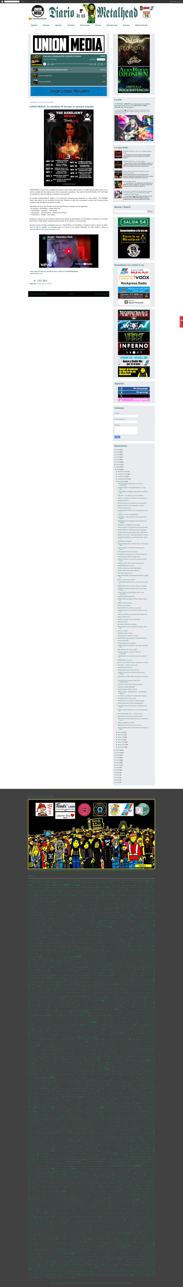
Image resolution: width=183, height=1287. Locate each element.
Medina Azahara (86, 1103)
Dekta (99, 969)
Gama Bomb (149, 1018)
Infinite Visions (78, 1052)
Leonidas (83, 1082)
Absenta (57, 887)
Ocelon (44, 1134)
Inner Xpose (125, 1052)
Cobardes (54, 952)
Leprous (111, 1082)
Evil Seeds (54, 1003)
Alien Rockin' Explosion (93, 895)
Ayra (29, 916)
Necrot (77, 1124)
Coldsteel (111, 952)
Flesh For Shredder (141, 1011)
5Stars (72, 885)
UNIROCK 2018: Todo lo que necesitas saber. (131, 563)
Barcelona (88, 918)
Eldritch (58, 990)
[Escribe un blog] (40, 281)
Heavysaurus (134, 1037)
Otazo (123, 1138)
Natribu (150, 1122)
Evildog (62, 1003)
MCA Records (55, 1103)
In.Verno (104, 1050)
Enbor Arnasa (47, 994)
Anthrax (75, 904)
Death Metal (78, 967)
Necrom (46, 1124)
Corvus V (80, 954)
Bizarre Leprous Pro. (84, 925)
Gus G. (50, 1031)
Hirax (144, 1041)
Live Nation (148, 1086)
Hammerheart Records (48, 1033)
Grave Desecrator (44, 1027)
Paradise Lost (46, 1142)
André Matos (102, 900)
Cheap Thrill (73, 948)
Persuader (113, 1144)
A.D (137, 885)
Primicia (42, 1153)
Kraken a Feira (66, 1071)
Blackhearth (76, 929)
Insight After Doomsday (63, 1054)
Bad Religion (97, 916)
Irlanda (72, 1056)
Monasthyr (82, 1113)
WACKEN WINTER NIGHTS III (126, 596)
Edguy (138, 986)
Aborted (42, 887)
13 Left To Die (43, 880)
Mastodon (31, 1103)
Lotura (56, 1090)
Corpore (59, 954)
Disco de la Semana (104, 978)
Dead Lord (136, 965)
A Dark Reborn (107, 885)
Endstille (91, 994)
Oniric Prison (52, 1136)
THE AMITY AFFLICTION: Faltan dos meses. (130, 684)
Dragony (115, 982)
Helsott (147, 1039)
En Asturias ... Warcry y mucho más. (128, 665)
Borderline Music (101, 935)
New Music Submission (42, 1126)
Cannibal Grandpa (92, 943)
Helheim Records (57, 1039)
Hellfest (91, 1039)
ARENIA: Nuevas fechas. (125, 603)
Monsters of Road (95, 1113)
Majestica (33, 1097)
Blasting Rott (137, 929)
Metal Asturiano (44, 1107)
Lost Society (149, 1088)
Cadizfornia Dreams (89, 941)
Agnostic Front (71, 893)
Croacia (55, 957)
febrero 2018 (122, 744)
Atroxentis (82, 912)
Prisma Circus (61, 1153)
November (88, 1130)
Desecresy (39, 973)
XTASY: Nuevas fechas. (124, 508)
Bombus (135, 933)
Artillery (150, 908)
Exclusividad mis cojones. (125, 660)
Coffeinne (89, 952)
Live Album (122, 1086)
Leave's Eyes (61, 1080)
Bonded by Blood (38, 935)
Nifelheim (102, 1126)
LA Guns (152, 1073)
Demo (45, 971)
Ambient (108, 897)
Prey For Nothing (115, 1151)
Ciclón (76, 950)
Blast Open (126, 929)
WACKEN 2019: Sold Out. (125, 667)
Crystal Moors (98, 959)
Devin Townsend (148, 973)
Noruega (56, 1130)
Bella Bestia (49, 923)
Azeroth (53, 916)
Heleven (37, 1039)
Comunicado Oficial (140, 952)
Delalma (107, 969)
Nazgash (38, 1124)
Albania (127, 893)
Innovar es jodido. (123, 631)
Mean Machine (74, 1103)
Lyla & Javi (62, 1092)
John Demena (113, 1060)
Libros (126, 1084)
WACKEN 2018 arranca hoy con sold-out (129, 725)
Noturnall (80, 1130)
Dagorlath (70, 961)
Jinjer (63, 1060)
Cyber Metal (146, 959)
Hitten (53, 1043)
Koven (58, 1071)
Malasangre (48, 1097)
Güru (43, 1031)
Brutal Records (148, 937)
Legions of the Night (35, 1082)
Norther (151, 1128)
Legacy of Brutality (84, 1080)
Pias (99, 1147)
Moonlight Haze (124, 1113)
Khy (50, 1066)
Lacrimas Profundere (64, 1075)
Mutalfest (30, 1119)
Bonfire (84, 935)
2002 (118, 780)
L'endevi (58, 1073)
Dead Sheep (145, 965)
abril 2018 (121, 740)
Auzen (61, 914)
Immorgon (72, 1048)
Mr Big (107, 1118)
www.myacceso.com (52, 229)
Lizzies (50, 1088)
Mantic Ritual (61, 1099)
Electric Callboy (79, 990)
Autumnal (54, 914)
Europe (73, 1001)
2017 (118, 750)
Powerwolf (66, 1151)
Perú (120, 1144)
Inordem (153, 1052)
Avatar (96, 914)
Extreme (58, 1005)
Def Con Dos (54, 969)
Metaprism (111, 1109)
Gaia (107, 1018)
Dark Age (130, 961)
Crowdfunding (117, 957)
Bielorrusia (150, 922)
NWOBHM (95, 1132)
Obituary (108, 1132)
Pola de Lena (69, 1148)
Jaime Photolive (124, 1058)
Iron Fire (88, 1056)
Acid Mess (136, 887)
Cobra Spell (63, 952)
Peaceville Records (118, 1142)
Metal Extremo (93, 1107)
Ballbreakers (137, 916)
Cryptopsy (89, 959)
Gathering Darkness (83, 1020)
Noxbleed (109, 1130)
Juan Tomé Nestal (99, 1062)
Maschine (100, 1101)
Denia (80, 971)
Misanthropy (85, 1111)
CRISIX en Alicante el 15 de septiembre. (129, 619)
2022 (118, 459)
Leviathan (53, 1084)
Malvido (129, 1097)
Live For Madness (135, 1086)
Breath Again (68, 937)
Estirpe (102, 999)
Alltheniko (136, 895)
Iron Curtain (79, 1056)
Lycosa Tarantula (50, 1092)
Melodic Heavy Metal (148, 1103)
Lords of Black (97, 1088)
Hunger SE (91, 1046)
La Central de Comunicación (96, 1073)
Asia (108, 910)
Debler (130, 967)
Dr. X (86, 982)
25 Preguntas (117, 882)
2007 (118, 775)
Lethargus (139, 1082)
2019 (118, 467)
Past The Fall (80, 1142)
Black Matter (91, 927)
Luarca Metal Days (75, 1090)
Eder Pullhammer (116, 986)
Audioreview (123, 912)
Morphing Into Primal (83, 1115)
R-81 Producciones (82, 1157)
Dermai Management (126, 971)
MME (139, 1111)
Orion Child (65, 1138)
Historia (46, 25)
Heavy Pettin (125, 1037)
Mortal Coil (104, 1115)
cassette (147, 943)
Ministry (72, 1111)
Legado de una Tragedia (101, 1080)
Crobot (62, 957)
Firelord (37, 1011)
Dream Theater (147, 982)
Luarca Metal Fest (91, 1090)
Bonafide (150, 933)
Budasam (69, 939)
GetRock (152, 1020)
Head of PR (116, 1035)
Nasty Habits (114, 1122)
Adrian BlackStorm (145, 889)
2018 (118, 469)
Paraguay (62, 1142)
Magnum (92, 1094)
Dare (123, 961)
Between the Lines (118, 923)
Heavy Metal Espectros (103, 1037)
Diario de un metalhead (76, 975)
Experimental (147, 1003)
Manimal (32, 1099)
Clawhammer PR (146, 950)
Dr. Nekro (79, 982)
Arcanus (65, 906)
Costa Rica (89, 954)
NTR (126, 1130)
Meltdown (34, 1105)
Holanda (66, 1043)
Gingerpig (79, 1022)
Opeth (151, 1136)
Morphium (95, 1115)
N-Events (131, 1120)
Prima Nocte (148, 1151)
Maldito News (58, 1097)
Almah (143, 895)
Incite (119, 1050)
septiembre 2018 (123, 479)
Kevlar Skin (38, 1066)
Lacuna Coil (77, 1075)
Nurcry (87, 1132)
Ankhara (134, 902)
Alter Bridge (70, 897)
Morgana (42, 1115)
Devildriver (137, 973)
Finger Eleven (132, 1009)
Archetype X (86, 906)
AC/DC (86, 887)
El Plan (131, 988)
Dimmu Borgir (56, 978)
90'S (98, 885)
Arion (41, 908)
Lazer (146, 1078)
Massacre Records (118, 1101)
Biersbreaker (32, 925)
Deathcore (99, 967)
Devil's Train (127, 973)
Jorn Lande (39, 1062)
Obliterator (116, 1132)
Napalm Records (83, 1122)
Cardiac (103, 943)
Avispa (135, 914)
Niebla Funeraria (93, 1126)
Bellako (58, 923)
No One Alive (38, 1128)
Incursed (133, 1050)
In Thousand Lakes (79, 1050)
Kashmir (112, 1064)
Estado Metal (83, 999)
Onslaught (109, 1136)
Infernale (46, 1052)
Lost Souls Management (34, 1090)
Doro (38, 982)
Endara (77, 994)
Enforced (119, 994)
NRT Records (118, 1130)
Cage (104, 941)
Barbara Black (66, 918)
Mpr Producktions (95, 1118)
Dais (87, 961)
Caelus (98, 941)
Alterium (79, 897)
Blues (83, 933)
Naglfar (53, 1122)
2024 (118, 454)
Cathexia (35, 946)
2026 (118, 449)
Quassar (37, 1157)
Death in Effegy (67, 967)
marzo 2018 (121, 742)
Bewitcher (129, 922)
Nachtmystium (45, 1122)
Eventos (126, 25)
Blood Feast (105, 931)
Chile (36, 950)
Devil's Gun (117, 973)
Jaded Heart (112, 1058)
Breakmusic (60, 937)
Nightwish (136, 1126)
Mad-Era (40, 1094)
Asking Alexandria (116, 910)
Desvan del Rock (93, 973)
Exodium (129, 1003)
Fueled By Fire (32, 1018)
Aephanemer (65, 891)
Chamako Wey (32, 948)
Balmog (145, 916)
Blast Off (117, 929)
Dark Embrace (51, 963)
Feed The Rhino (138, 1007)
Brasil (41, 937)
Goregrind (52, 1025)
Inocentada (144, 1052)
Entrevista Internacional (95, 996)
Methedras (119, 1109)
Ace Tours (102, 887)
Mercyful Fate (94, 1105)
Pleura (151, 1146)
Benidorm (95, 923)
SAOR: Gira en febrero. (124, 605)
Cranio (115, 954)
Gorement (60, 1024)
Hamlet (152, 1031)
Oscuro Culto (108, 1138)
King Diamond (137, 1067)
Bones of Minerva (64, 935)
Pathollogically (90, 1142)
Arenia (132, 906)
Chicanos (117, 947)
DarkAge (115, 963)
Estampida (93, 999)
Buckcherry (61, 939)
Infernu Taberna (67, 1052)
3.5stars (141, 882)
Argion (149, 906)
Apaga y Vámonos (135, 904)
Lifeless (143, 1084)
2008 (118, 772)
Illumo (59, 1048)
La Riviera (33, 1075)
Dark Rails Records (93, 963)
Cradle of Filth (106, 954)
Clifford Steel (31, 952)
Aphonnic (149, 904)
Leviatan (44, 1084)
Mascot (107, 1101)
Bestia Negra (106, 923)
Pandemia (137, 1140)
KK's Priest (112, 1069)
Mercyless (104, 1105)
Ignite (46, 1048)
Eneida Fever (99, 994)
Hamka (146, 1031)
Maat (98, 1092)
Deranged (96, 971)
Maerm (85, 1094)
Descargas (149, 971)
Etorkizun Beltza (57, 1001)
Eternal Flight (139, 999)
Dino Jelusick (77, 978)
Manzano (97, 1099)
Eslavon (66, 999)
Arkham (55, 908)
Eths (48, 1001)
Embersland (97, 992)
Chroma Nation (66, 950)
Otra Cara (145, 1138)
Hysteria (148, 1046)
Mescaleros (114, 1105)
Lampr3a (150, 1075)
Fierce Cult (122, 1009)
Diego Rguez (41, 978)
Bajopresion (127, 916)
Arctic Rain (103, 906)
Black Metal (102, 927)
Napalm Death (70, 1122)
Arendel (126, 906)
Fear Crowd (127, 1007)
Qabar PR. (150, 1155)
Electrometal (131, 990)
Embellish (80, 992)
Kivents (49, 283)
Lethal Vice (130, 1082)
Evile (69, 1003)
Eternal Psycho (33, 1001)
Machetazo (105, 1092)
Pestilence (126, 1144)
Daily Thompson (79, 961)
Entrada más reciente (38, 294)
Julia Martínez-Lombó (144, 1062)
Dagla (55, 961)
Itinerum (37, 1058)
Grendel (138, 1027)
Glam (108, 1022)
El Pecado (124, 988)
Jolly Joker (122, 1060)
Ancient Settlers (90, 900)
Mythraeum (121, 1120)
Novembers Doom (99, 1130)
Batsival (49, 920)
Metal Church (70, 1107)
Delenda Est (124, 969)
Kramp (73, 1071)
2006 (118, 777)
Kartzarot (104, 1064)
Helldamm (84, 1039)
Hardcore (136, 1033)
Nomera (106, 1128)
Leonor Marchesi (94, 1082)
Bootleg (91, 935)
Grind (45, 1029)
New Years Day (55, 1126)
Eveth (131, 1001)
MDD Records (65, 1103)
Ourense (152, 1138)
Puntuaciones (131, 1155)
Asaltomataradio (70, 910)
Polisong (77, 1148)
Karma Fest (87, 1064)
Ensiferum (30, 996)
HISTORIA (34, 1043)
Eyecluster (83, 1005)
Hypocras (141, 1046)
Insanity (40, 1054)
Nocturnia (98, 1128)
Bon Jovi (142, 933)
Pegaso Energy (150, 1142)
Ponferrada (100, 1148)
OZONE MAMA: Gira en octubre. (127, 643)
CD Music (51, 946)
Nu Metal (133, 1130)
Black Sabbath (147, 927)
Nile (150, 1126)
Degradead (84, 969)
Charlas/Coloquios (54, 948)
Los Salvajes (139, 1088)
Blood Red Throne (131, 931)
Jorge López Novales (137, 1060)
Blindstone (74, 931)
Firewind (52, 1011)
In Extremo (37, 1050)
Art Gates (110, 908)
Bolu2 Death (117, 933)
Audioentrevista (111, 912)
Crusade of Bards (58, 959)
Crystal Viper (109, 959)
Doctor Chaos (82, 980)
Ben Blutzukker (76, 922)
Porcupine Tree (109, 1148)
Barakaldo (56, 918)
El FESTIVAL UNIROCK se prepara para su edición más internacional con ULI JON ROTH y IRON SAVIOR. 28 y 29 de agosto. (132, 105)
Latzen (116, 1078)
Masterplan (148, 1101)
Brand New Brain (32, 937)
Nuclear (150, 1130)
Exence (90, 1003)
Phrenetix (92, 1147)
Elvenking (72, 992)
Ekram (43, 988)
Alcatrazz (135, 893)
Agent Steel (45, 893)
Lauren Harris (131, 1078)
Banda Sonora (38, 918)
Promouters (32, 1155)
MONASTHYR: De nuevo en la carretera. (129, 608)
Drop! (41, 984)
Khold (44, 1067)
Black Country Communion (125, 925)
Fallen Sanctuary (54, 1007)
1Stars (66, 880)
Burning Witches (150, 939)
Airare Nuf (98, 893)
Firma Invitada (64, 1011)
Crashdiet (122, 954)
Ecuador (92, 986)
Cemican (79, 946)
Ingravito (104, 1052)
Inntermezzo (134, 1052)
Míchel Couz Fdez (147, 1109)
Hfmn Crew (81, 1041)
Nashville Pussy (103, 1122)
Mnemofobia (47, 1113)
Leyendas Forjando (116, 1084)
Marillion (30, 1101)
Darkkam (131, 963)
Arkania (47, 908)
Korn (43, 1071)
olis (112, 1134)
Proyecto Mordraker (57, 1155)
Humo (77, 1046)
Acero (111, 887)
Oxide (82, 1140)
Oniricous (60, 1136)
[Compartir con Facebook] (44, 281)
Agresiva (89, 893)
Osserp (117, 1138)
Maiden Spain (136, 1094)
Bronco (92, 937)
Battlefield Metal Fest (80, 920)
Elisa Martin (40, 992)
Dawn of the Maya (93, 965)
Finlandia (141, 1009)
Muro (146, 1118)
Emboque (106, 992)
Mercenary (67, 1105)
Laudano (122, 1078)
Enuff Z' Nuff (111, 996)
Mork (65, 1115)
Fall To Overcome (150, 1005)
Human (48, 1046)
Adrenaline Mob (121, 889)
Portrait (124, 1148)
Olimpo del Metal (103, 1134)
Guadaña (126, 1029)
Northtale (49, 1130)
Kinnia (49, 1069)
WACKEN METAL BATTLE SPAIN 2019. (129, 556)
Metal (30, 1107)
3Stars (152, 882)
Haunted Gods (91, 1035)
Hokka (60, 1043)
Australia (141, 912)
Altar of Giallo (60, 897)
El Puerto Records (139, 988)
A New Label (128, 885)
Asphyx (125, 910)
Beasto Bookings (138, 920)
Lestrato (119, 1082)
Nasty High (123, 1122)
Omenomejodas (132, 1134)
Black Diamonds (32, 927)
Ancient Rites (79, 899)
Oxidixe (89, 1140)
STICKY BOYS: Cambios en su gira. (128, 636)
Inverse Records (33, 1056)
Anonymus (46, 904)
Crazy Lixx (130, 954)
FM (74, 1013)
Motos (74, 1118)
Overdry (49, 1140)
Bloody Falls (47, 933)
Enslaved (37, 996)
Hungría (98, 1046)
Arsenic (94, 908)
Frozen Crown (123, 1015)
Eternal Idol (149, 999)
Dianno (48, 975)
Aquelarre (57, 906)
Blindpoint (66, 931)
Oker (76, 1134)
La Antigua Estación (69, 1073)
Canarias (46, 943)
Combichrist (128, 952)
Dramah (129, 982)
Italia (29, 1058)
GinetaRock (69, 1022)
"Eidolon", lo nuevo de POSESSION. (128, 514)
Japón (143, 1058)
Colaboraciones (100, 952)
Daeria (48, 961)
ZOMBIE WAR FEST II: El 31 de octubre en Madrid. (132, 586)
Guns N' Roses (33, 1031)
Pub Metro (77, 1155)
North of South (141, 1128)
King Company (125, 1067)
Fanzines (71, 1007)
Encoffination (57, 994)
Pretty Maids (105, 1151)
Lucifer (110, 1090)
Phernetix (40, 1146)
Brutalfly (52, 939)
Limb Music (39, 1086)
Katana (126, 1064)
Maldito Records (71, 1097)
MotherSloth (31, 1118)
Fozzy (143, 1013)
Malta (115, 1097)
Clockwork (45, 952)
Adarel (106, 889)
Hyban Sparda (107, 1046)
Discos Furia (117, 978)
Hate (52, 1035)
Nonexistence (115, 1128)
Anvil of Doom (92, 904)
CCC (43, 946)
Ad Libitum (71, 889)
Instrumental (99, 1054)
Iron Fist (94, 1056)
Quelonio (61, 1157)
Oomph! (117, 1136)
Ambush (122, 897)
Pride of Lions (138, 1151)
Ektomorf (50, 988)
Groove (62, 1029)
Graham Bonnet (96, 1025)
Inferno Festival (55, 1052)
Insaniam (32, 1054)
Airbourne (107, 893)
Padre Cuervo (111, 1140)
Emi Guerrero (121, 992)
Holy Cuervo (76, 1043)
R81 (92, 1157)
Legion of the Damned (148, 1080)
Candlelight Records (66, 943)
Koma (151, 1069)
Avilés (128, 914)
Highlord (114, 1041)
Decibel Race (149, 967)
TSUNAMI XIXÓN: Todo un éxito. (127, 698)
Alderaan (151, 893)
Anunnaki (83, 904)
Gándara (41, 1020)
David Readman (66, 965)
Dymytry (129, 984)
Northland (42, 1130)
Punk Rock (120, 1155)
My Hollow (85, 1119)
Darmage (56, 965)
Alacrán (121, 893)
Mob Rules (55, 1113)
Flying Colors (66, 1013)
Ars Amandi (74, 908)
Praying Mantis (76, 1151)
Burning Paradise (138, 939)
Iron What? (137, 1056)
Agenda (34, 25)
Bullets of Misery (93, 939)
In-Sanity (97, 1050)
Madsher (78, 1094)
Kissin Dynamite (67, 1069)
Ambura (116, 897)
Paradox (55, 1142)
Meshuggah (133, 1105)
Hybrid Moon (117, 1046)
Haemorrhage (107, 1031)
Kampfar (62, 1064)
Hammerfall (34, 1033)
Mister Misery (112, 1111)
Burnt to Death (35, 941)
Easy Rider (51, 986)
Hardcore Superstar (149, 1033)
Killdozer (83, 1066)
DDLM (112, 965)
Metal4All (48, 1109)
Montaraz (105, 1113)
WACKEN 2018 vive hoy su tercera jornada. (130, 716)
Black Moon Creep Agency (130, 927)
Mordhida (33, 1115)
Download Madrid (50, 982)
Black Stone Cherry (42, 929)
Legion (135, 1080)
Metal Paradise (145, 1107)
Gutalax (58, 1031)
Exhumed (113, 1003)
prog (100, 1153)
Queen (44, 1157)
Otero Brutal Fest (133, 1138)
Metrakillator (127, 1109)
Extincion (52, 1005)
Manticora (69, 1099)
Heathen (35, 1037)
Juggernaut (132, 1062)
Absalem (50, 887)
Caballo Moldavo (66, 941)
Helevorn (46, 1039)
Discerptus (93, 978)
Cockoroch (80, 952)
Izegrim (88, 1058)
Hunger (83, 1046)
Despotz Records (48, 973)
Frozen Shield (132, 1015)
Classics (136, 950)
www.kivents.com (36, 273)
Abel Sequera (145, 885)
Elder (52, 990)
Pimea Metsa (113, 1147)
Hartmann (40, 1035)
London (82, 1088)
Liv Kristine (114, 1086)
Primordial (52, 1153)
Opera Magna (125, 1136)
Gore (45, 1024)
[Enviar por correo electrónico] (38, 281)
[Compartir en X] (42, 281)
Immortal (80, 1048)
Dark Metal (73, 963)
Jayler (149, 1058)
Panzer (37, 1142)
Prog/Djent (108, 1153)
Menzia (59, 1105)
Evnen (76, 1003)
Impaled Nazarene (90, 1048)
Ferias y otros (69, 1009)
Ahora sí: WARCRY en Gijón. (126, 722)
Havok (108, 1035)
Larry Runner (41, 1077)
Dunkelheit (82, 984)
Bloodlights (152, 931)
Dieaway (30, 978)
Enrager (144, 994)
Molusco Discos (64, 1113)
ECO (86, 986)
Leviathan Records (63, 1084)
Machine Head (114, 1092)
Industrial (149, 1050)
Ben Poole (86, 923)
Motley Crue (41, 1117)
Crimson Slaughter (146, 954)
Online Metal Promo (71, 1136)
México (135, 1109)
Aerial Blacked (75, 891)
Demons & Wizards (56, 971)
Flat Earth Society (128, 1011)
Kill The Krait (74, 1067)
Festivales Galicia (90, 1009)
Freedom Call (74, 1016)
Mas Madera (91, 1101)
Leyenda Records (84, 1084)
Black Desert (138, 925)
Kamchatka (48, 1064)
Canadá (37, 943)
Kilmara (109, 1067)
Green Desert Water (127, 1027)
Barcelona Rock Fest (101, 918)
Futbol (73, 1018)
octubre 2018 (122, 476)
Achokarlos (118, 887)
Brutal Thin (43, 939)
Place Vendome (144, 1146)
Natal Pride (143, 1122)
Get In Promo (133, 1020)
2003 (91, 880)
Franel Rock (41, 1016)
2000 (82, 880)
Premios (86, 1151)
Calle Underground (146, 941)
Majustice (40, 1097)
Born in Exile (121, 935)
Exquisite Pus (43, 1005)
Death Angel (47, 967)
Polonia (84, 1149)
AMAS (100, 897)
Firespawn (44, 1011)
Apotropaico (49, 906)
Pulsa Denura (85, 1155)
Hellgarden (107, 1039)
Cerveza (135, 946)
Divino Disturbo (44, 980)
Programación (139, 1153)
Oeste (63, 1134)
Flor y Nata (41, 1013)
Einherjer (37, 988)
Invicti (42, 1056)
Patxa (98, 1142)
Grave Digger (56, 1027)
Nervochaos (115, 1124)
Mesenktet (124, 1105)
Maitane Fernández (148, 1094)
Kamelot (56, 1064)
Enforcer (126, 994)
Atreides (69, 912)
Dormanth (31, 982)
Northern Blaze (32, 1130)
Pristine (70, 1153)
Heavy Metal (87, 1037)
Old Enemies (85, 1134)
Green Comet (104, 1027)
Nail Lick (60, 1122)
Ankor (143, 902)
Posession (141, 1149)
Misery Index (95, 1111)
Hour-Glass (142, 1043)
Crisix (35, 957)
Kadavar (30, 1064)
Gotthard (86, 1025)
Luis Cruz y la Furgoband (120, 1090)
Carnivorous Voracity (112, 943)
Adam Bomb (81, 889)
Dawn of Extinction (80, 965)
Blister (82, 931)
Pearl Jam (129, 1142)
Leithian (45, 1082)
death (153, 965)
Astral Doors (134, 910)
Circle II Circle (114, 950)
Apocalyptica (32, 906)
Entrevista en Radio (74, 997)
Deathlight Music (109, 967)
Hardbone (128, 1033)
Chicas (124, 948)
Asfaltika (80, 910)
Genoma (107, 1020)
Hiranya (137, 1041)
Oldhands (93, 1134)
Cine (99, 950)
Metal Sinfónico (37, 1109)
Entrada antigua (101, 294)
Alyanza (85, 897)
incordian (125, 1050)
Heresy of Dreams (35, 1041)
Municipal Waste (130, 1118)
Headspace (133, 1035)
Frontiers (102, 1016)
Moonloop (133, 1113)
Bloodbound (143, 931)
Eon (118, 996)
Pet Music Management (138, 1144)
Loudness (63, 1090)
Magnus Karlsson (102, 1094)
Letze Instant (36, 1084)
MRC (113, 1118)
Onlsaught (87, 1136)
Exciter (83, 1003)
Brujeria (113, 937)
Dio (86, 978)
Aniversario (118, 902)
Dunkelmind (90, 984)
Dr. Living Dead (69, 982)
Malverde (121, 1097)
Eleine (151, 990)
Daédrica (40, 961)
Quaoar (30, 1157)
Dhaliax (30, 975)
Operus (145, 1136)
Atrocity (75, 912)
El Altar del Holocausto (69, 988)
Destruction (80, 973)
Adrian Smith (32, 891)
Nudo (55, 1132)
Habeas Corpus (84, 1031)
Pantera (30, 1142)
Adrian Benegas (133, 889)
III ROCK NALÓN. (123, 622)
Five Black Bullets (93, 1011)
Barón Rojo (123, 918)
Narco (94, 1122)
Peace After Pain (106, 1142)
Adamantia (91, 889)
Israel (145, 1056)
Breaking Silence (50, 937)
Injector (110, 1052)
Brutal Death (137, 937)
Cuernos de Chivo (127, 959)
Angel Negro (144, 900)
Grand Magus (109, 1025)
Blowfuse (68, 933)
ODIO (51, 1134)
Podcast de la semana (43, 1149)
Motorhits (67, 1118)
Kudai (153, 1071)
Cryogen (74, 959)
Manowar (52, 1099)
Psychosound (68, 1155)
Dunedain (72, 984)
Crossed (85, 956)
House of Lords (151, 1043)
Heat (29, 1037)
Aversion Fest (118, 914)
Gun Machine (148, 1029)
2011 (118, 765)
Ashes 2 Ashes (100, 910)
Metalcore (72, 1109)
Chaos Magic (42, 947)
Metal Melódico (121, 1107)
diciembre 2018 (122, 471)
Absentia (64, 887)
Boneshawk (76, 935)
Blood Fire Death (116, 931)
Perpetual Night (92, 1144)
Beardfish (117, 920)
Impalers (106, 1048)
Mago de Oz (114, 1094)
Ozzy (103, 1140)
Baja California (115, 916)
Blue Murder (76, 933)
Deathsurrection (121, 967)
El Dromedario (101, 988)
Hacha (92, 1031)
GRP (75, 1029)
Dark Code (137, 961)
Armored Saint (63, 908)
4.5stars (48, 885)
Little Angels (99, 1086)
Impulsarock (148, 1048)
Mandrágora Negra (150, 1097)
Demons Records (69, 971)
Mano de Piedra (41, 1099)
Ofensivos (70, 1134)
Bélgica (39, 923)
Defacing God (75, 969)
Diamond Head (38, 975)
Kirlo (54, 1069)
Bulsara (103, 939)
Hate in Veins (61, 1035)
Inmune (118, 1052)
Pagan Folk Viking (124, 1140)
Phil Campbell (49, 1147)
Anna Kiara (150, 902)
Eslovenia (74, 998)
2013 (118, 760)
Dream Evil (136, 982)
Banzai (47, 918)
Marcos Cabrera (122, 1099)
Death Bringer (57, 967)
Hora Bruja (101, 1043)
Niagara (70, 1126)
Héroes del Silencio (66, 1041)
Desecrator (31, 973)
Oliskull (117, 1134)
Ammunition (42, 900)
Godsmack (149, 1022)
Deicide (92, 969)
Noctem (78, 1128)
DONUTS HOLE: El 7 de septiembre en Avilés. (131, 505)
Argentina (141, 906)
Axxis (151, 914)
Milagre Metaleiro (51, 1111)
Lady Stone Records (112, 1075)
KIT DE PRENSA (78, 1069)
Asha (92, 910)
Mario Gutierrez (61, 1101)
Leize (51, 1082)
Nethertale (131, 1124)
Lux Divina (31, 1092)
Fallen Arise (33, 1007)
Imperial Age (113, 1048)
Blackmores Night (95, 929)
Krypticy (136, 1071)
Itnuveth (45, 1058)
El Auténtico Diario (83, 988)
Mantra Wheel (78, 1099)
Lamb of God (126, 1075)
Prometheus (150, 1153)
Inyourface (58, 1056)
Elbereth (44, 990)
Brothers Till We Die (102, 937)
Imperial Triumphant (138, 1048)
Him (126, 1041)
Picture (105, 1146)
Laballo (53, 1075)
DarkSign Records (148, 963)
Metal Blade (59, 1107)
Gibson (54, 1022)
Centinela (99, 946)
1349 (51, 880)
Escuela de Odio (54, 999)
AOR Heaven (122, 904)
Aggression (54, 893)
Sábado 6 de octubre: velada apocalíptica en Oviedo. (133, 535)
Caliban (127, 941)
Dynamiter (136, 984)
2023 (118, 457)
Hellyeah (141, 1039)
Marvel (83, 1101)
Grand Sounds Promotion (124, 1025)
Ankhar (127, 902)
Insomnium (88, 1054)
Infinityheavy (88, 1052)
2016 (118, 753)
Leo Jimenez (65, 1082)
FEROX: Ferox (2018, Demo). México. (128, 570)
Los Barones (117, 1088)
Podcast (30, 1149)
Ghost (32, 1022)
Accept (39, 283)
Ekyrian (58, 988)
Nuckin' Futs (143, 1130)
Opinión (58, 25)
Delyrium (30, 971)
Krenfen (96, 1071)
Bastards (42, 920)
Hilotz (120, 1041)
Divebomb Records (33, 980)
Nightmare (121, 1126)
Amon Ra (63, 900)
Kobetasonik (144, 1069)
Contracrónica (43, 954)
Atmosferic (46, 912)
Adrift (40, 891)
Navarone (30, 1124)
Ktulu (142, 1071)
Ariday (36, 908)
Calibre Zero (135, 941)
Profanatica (93, 1153)
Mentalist (52, 1105)
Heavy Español (71, 1037)
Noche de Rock (69, 1128)
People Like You (35, 1144)
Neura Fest (139, 1124)
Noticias (73, 1130)
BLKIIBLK (90, 931)
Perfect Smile (64, 1144)
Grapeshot (140, 1025)
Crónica (71, 956)
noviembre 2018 (123, 474)
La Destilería (137, 1073)
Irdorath (66, 1056)
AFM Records (96, 891)
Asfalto (87, 910)
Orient (48, 1138)
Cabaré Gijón (78, 941)
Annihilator (31, 904)
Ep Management (127, 996)
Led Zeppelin (72, 1080)
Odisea (58, 1134)
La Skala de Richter (44, 1075)
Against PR (141, 891)
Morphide (72, 1115)
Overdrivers (41, 1140)
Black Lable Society (57, 927)
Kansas (80, 1064)
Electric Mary (100, 990)
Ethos (43, 1001)
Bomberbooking (127, 933)
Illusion (65, 1048)
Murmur (139, 1118)
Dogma (98, 980)
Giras (44, 283)
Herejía (153, 1039)
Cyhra (153, 959)
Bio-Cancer (64, 925)
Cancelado (54, 943)
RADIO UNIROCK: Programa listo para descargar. (132, 530)
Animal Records (89, 902)
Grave (36, 1027)
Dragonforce (107, 982)
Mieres (30, 1111)
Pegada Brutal (138, 1142)
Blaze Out (45, 931)
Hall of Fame (131, 1031)
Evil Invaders (43, 1003)
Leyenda (73, 1084)
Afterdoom (123, 891)
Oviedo (74, 1140)
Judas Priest (114, 1062)
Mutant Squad (52, 1120)
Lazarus (139, 1078)
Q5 (144, 1155)
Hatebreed (81, 1035)
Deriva (116, 971)
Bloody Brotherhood (36, 933)
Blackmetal (85, 929)
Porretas (118, 1148)
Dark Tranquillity (106, 963)
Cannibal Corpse (80, 943)
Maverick (39, 1103)
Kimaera (117, 1066)
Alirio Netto (108, 895)
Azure (74, 916)
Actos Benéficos (38, 889)
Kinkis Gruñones (40, 1069)
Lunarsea (140, 1090)
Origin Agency (56, 1138)
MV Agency (64, 1119)
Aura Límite (133, 912)
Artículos (139, 908)
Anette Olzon (124, 900)
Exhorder (105, 1003)
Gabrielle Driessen (92, 1018)
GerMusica (124, 1020)
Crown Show (128, 956)
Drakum (121, 982)
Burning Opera (126, 939)
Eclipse (78, 986)
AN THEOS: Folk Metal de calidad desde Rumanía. (132, 696)
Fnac (78, 1013)
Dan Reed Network (107, 961)
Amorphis (71, 899)
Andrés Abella (113, 900)
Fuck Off (150, 1016)
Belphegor (67, 923)
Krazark (80, 1071)
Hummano (69, 1046)
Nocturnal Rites (89, 1128)
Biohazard (72, 925)
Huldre (42, 1046)
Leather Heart (50, 1080)
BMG (96, 933)
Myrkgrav (99, 1119)
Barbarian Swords (78, 918)
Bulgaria (77, 939)
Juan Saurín (87, 1062)
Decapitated (138, 967)
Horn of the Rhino (119, 1043)
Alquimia (44, 897)
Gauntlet (93, 1020)
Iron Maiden (103, 1056)
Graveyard (77, 1027)
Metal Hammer (109, 1107)
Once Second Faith (33, 1136)
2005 (96, 880)
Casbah (141, 943)
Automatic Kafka (33, 914)
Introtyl (144, 1054)
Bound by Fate (132, 935)
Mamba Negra (139, 1097)
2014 (118, 757)
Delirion (138, 969)
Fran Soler (150, 1013)
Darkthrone (39, 965)
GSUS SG (108, 1029)
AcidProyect (146, 887)
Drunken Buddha (51, 984)
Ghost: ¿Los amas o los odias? (126, 579)
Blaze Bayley (34, 931)
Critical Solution (47, 956)
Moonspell (152, 1113)
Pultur (94, 1155)
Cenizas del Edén (89, 945)
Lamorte (143, 1075)
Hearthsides (150, 1035)
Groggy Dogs (54, 1029)
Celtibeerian (69, 946)
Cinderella (92, 950)
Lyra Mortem (84, 1092)
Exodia (120, 1003)
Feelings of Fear (41, 1009)
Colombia (119, 952)
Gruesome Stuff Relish (86, 1029)
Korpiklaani (50, 1071)
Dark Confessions (149, 961)
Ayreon (34, 916)
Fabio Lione (91, 1005)
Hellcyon (76, 1039)
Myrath (92, 1119)
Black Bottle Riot (110, 925)
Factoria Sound (114, 1005)
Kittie (95, 1069)
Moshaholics (150, 1115)
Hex (74, 1041)
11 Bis (35, 880)
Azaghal (41, 916)
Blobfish (98, 931)
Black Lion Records (70, 927)
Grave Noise (67, 1027)
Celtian (59, 946)
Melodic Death (130, 1103)
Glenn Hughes (117, 1022)
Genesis (100, 1020)
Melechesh (119, 1103)
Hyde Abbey (132, 1046)
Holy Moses (86, 1043)
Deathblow (91, 967)
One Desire (44, 1136)
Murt (152, 1117)
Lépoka (104, 1082)
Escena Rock (42, 999)
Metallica (91, 1109)
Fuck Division (141, 1015)
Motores (48, 1118)
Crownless (143, 957)
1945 (56, 880)
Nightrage (128, 1126)
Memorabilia (43, 1105)
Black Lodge (82, 927)
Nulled (80, 1132)
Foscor (132, 1013)
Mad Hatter (125, 1092)
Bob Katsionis (106, 933)
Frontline (114, 1016)
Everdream (108, 1001)
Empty (30, 994)
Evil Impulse (32, 1003)
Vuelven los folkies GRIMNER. (126, 687)
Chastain (64, 948)
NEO (89, 1124)
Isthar (151, 1056)
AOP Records (104, 904)
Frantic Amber (55, 1016)
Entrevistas (85, 25)
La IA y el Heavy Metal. (129, 181)
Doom (129, 980)
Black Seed (31, 929)
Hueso (32, 1046)
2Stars (133, 882)
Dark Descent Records (37, 963)
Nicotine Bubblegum (81, 1126)
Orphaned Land (86, 1138)
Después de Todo (59, 973)
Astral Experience (145, 910)
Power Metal (46, 1151)
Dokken (105, 980)
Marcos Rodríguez (135, 1099)
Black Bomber (97, 925)
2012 (118, 762)
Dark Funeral (64, 963)
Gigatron (61, 1022)
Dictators (137, 975)
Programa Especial (124, 1153)
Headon (124, 1035)
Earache (43, 986)
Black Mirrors (115, 927)
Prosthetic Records (45, 1155)
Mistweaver (122, 1111)
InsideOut (49, 1054)
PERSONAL (103, 1144)
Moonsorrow (142, 1113)
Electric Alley (67, 990)
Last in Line (88, 1078)
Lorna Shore (107, 1088)
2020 (118, 464)
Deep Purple (32, 969)
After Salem (113, 891)
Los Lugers (128, 1088)
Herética (45, 1041)
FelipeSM (52, 1009)
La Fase (145, 1073)
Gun (140, 1029)
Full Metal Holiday (56, 1018)
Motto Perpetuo (83, 1117)
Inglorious (96, 1052)
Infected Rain (38, 1052)
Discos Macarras (129, 978)
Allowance (127, 895)
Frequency (93, 1016)
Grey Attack (146, 1027)
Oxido (97, 1140)
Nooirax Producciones (128, 1128)
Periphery (73, 1144)
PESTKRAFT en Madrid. (125, 541)
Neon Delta (105, 1124)
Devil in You (107, 973)
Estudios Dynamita (113, 999)
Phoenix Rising (74, 1147)
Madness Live (49, 1094)
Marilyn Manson (40, 1101)
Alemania (31, 895)
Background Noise (84, 916)
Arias (29, 908)
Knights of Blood (133, 1069)
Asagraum (59, 910)
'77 (29, 880)
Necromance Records (56, 1124)
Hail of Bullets (116, 1031)
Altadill (51, 897)
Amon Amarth (52, 900)
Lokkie (74, 1088)
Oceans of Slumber (34, 1134)
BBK (89, 920)
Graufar (30, 1027)
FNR (84, 1013)
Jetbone (57, 1060)
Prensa (94, 1151)
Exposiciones (32, 1005)
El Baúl (92, 988)
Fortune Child (124, 1013)
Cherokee (83, 948)
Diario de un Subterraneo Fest (121, 975)
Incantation (111, 1050)
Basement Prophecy (143, 918)
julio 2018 (121, 732)
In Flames (47, 1050)
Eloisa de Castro (61, 992)
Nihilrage (145, 1126)
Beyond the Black (139, 923)
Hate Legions (72, 1035)
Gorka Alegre (69, 1025)
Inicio (71, 294)
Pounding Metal (32, 1151)
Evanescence (87, 1001)
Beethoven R (149, 920)
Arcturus (111, 906)
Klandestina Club (122, 1069)
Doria (150, 980)
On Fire (149, 1134)
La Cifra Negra (114, 1073)
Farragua (89, 1007)
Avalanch (68, 914)
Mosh (142, 1115)
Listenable (81, 1086)
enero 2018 (121, 747)
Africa (106, 891)
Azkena (60, 916)
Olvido (123, 1134)
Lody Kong (67, 1088)
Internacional (111, 25)
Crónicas (71, 25)
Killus (101, 1067)
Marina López (50, 1101)
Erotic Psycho (150, 996)
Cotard (98, 954)
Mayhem (46, 1103)
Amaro (93, 897)
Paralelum (70, 1142)
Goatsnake (141, 1022)
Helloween (124, 1039)
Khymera (55, 1066)
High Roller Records (103, 1041)
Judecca (124, 1062)
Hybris (124, 1046)
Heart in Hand (141, 1035)
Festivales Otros (106, 1009)
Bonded (30, 935)
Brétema (76, 937)
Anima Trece (78, 902)
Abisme (36, 887)
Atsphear (89, 912)
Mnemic (39, 1113)
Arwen (30, 910)
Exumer (65, 1005)
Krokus (129, 1071)
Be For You (96, 920)
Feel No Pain (149, 1007)
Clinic (38, 952)
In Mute (57, 1050)
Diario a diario (59, 975)
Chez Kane (110, 947)
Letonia (147, 1082)
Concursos (31, 954)
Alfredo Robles (50, 895)
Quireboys (69, 1157)
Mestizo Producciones (146, 1105)
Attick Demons (98, 912)
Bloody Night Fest (58, 933)
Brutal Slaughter (33, 939)
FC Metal (118, 1007)
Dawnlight (105, 965)
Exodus (137, 1003)
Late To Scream (108, 1078)
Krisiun (116, 1071)
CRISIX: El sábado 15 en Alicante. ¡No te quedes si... (133, 498)
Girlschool (100, 1022)
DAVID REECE (35, 190)
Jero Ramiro (40, 1060)
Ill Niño (53, 1048)
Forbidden (108, 1013)
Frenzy (85, 1016)
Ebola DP (71, 986)
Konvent (37, 1071)
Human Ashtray (59, 1046)
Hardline (32, 1035)
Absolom (72, 887)
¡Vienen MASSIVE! (123, 640)
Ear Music (33, 986)
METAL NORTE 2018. (124, 617)
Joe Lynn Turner (91, 1060)
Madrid (58, 1094)
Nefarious (83, 1124)
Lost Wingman (47, 1090)
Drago (91, 982)
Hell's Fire (68, 1039)
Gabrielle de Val (81, 1018)
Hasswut (47, 1035)
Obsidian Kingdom (141, 1132)
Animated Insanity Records (105, 902)
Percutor (45, 1144)
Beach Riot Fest (107, 920)
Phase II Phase (32, 1146)
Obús (150, 1132)
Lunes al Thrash (149, 1090)
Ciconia (83, 950)
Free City (65, 1016)
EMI (112, 992)
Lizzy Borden (58, 1088)
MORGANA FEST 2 (123, 500)
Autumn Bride (46, 914)
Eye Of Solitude (74, 1005)
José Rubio (75, 1062)
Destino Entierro (71, 973)
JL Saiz (70, 1060)
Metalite (82, 1109)
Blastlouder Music (149, 929)
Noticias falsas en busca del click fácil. (129, 670)
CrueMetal (39, 959)
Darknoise (138, 963)
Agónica (80, 893)
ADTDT (47, 891)
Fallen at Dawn (42, 1007)
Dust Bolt (122, 984)
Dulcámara (63, 984)
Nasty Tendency (133, 1122)
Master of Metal (139, 1101)
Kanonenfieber (70, 1064)
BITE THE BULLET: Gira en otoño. (127, 649)
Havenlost (100, 1035)
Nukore (75, 1132)
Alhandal (60, 895)
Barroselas (133, 918)
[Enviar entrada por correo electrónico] (34, 280)
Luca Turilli (103, 1090)
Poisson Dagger (59, 1148)
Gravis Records (86, 1027)
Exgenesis (97, 1003)
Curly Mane (138, 959)
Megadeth (102, 1103)
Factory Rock (127, 1005)
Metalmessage (101, 1109)
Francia (30, 1016)
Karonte (96, 1064)
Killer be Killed (92, 1067)
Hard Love (106, 1033)
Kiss (59, 1069)
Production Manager (81, 1153)
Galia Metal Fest (137, 1018)
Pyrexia (139, 1155)
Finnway (30, 1011)
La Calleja (81, 1073)
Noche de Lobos (57, 1128)
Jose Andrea (49, 1062)
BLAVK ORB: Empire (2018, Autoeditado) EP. (130, 703)
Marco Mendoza (108, 1099)
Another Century (56, 904)
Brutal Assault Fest (125, 937)
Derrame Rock (139, 971)
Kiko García (64, 1067)
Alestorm (41, 895)
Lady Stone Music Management (93, 1075)
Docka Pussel (71, 980)
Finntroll (150, 1009)
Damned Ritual (95, 961)
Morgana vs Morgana (54, 1115)
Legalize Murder (116, 1080)
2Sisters (126, 882)
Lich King (135, 1084)
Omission (141, 1134)
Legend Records (127, 1080)
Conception (150, 952)
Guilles (135, 1029)
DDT (118, 965)
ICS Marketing (38, 1048)
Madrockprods (68, 1094)
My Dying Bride (74, 1120)
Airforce (115, 893)
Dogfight (91, 980)
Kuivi (31, 1073)
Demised (37, 971)
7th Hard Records (90, 885)
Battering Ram (58, 920)
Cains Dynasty (116, 941)
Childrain (142, 948)
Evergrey (115, 1001)
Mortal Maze (113, 1115)
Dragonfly (99, 982)
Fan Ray (63, 1007)
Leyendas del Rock (99, 1084)
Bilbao (40, 925)
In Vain (90, 1050)
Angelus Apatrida (44, 902)
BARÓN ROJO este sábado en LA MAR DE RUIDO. (132, 638)
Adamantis (100, 889)
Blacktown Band (107, 929)
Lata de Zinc (97, 1078)
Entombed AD (46, 996)
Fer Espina (60, 1009)
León (75, 1082)
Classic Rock (125, 950)
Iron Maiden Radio (116, 1056)
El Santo (149, 988)
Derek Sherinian (106, 971)
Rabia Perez (100, 1157)
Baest (104, 916)
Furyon (67, 1018)
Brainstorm (148, 935)
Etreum (66, 1001)
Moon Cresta (114, 1113)
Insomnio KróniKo (78, 1054)
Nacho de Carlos (142, 1120)
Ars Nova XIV (85, 908)
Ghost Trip (39, 1022)
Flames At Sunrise (113, 1011)
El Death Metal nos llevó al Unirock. (128, 552)
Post (150, 1149)
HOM (94, 1043)
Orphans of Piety (97, 1138)
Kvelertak (49, 1073)
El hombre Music (114, 988)
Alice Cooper (78, 895)
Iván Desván (79, 1058)
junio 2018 (121, 735)
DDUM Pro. (125, 965)
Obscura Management (127, 1132)
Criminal (137, 954)
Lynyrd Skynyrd (73, 1092)
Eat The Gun (62, 986)
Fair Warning (139, 1005)
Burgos (117, 939)
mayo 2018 (121, 737)
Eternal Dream (127, 999)
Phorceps (84, 1146)
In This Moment (67, 1050)
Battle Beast (68, 920)
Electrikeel (120, 990)
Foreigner (116, 1013)
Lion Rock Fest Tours (63, 1086)
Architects (95, 906)
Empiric (151, 992)
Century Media (121, 946)
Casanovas (134, 943)
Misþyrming (132, 1111)
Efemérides (145, 986)
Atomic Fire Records (58, 912)
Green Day (116, 1027)
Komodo (30, 1071)
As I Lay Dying (38, 910)
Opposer (30, 1138)
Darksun (30, 965)
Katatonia (133, 1064)
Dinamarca (66, 978)
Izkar (94, 1058)
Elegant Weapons (142, 990)
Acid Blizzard (127, 887)
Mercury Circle (84, 1105)
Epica (142, 996)
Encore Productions (68, 994)
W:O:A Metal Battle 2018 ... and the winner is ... (131, 713)
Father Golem (109, 1007)
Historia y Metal (44, 1043)
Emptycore (37, 994)
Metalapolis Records (60, 1109)
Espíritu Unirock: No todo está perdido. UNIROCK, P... (133, 532)
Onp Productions (98, 1136)
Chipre (58, 950)
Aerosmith (85, 891)
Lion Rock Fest (49, 1086)
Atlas (39, 912)
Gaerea (102, 1018)
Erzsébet (33, 999)
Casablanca (123, 943)
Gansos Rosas (50, 1020)
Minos (78, 1111)
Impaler (99, 1048)
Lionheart (73, 1086)
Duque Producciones (105, 984)
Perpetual (82, 1144)
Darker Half (123, 963)
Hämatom (139, 1031)
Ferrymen (79, 1009)
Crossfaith (92, 956)
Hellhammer (115, 1039)
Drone (36, 984)
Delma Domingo (149, 969)
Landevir (30, 1078)
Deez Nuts (43, 969)
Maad (92, 1092)
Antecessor (66, 904)
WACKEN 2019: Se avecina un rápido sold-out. (131, 701)
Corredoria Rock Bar (69, 954)
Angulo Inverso (67, 902)
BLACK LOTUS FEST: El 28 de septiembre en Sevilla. (133, 662)
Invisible (50, 1056)
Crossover (100, 957)
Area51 (117, 906)
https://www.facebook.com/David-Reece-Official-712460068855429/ (54, 271)
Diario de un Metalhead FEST (98, 975)
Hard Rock (115, 1033)
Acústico (62, 889)
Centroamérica (108, 945)
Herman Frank (54, 1041)
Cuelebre (117, 959)
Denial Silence (88, 971)
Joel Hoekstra (103, 1060)
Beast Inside (126, 920)
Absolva (79, 887)
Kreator (89, 1071)
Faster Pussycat (99, 1007)
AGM (62, 893)
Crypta (82, 959)
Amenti (144, 897)
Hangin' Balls (72, 1033)
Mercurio (75, 1105)
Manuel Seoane (88, 1099)
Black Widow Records (64, 929)
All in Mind (118, 895)
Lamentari (136, 1075)
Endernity (84, 994)
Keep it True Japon (144, 1064)
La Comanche (125, 1073)
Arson (101, 908)
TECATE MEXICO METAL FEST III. (127, 689)
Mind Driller (62, 1111)
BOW (139, 935)
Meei (95, 1103)
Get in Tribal (143, 1020)
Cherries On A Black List (97, 948)
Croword (151, 956)
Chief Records (134, 947)
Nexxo (64, 1126)
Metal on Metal (133, 1107)
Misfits (104, 1111)
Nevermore (148, 1124)
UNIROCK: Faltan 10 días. (125, 633)
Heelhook (30, 1039)
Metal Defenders (81, 1107)
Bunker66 (109, 939)
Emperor (130, 992)
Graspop (150, 1025)
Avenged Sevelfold (106, 914)
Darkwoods (48, 965)
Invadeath (150, 1054)
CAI (109, 941)
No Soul (46, 1128)
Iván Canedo (69, 1058)
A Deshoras (118, 885)
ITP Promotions (55, 1058)
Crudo (30, 959)
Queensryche (52, 1157)
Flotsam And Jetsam (52, 1013)
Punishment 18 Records (105, 1155)
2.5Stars (74, 880)
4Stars (60, 884)
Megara (111, 1103)
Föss (138, 1013)
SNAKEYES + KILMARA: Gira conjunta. (129, 525)
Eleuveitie (31, 992)
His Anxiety (151, 1041)
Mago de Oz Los (126, 1094)
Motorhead (58, 1118)
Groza (70, 1029)
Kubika (148, 1071)
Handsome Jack (62, 1033)
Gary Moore (60, 1020)
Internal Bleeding (120, 1054)
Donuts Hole (121, 980)
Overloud (65, 1140)
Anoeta (39, 904)
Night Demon (111, 1126)
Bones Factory (50, 935)
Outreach (32, 1140)
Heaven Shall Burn (46, 1037)
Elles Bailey (49, 992)
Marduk (144, 1099)
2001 (118, 782)
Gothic (78, 1025)
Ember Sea (88, 992)
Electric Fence (90, 990)
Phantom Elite (149, 1144)
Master (129, 1101)
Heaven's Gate (59, 1037)
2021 (118, 462)
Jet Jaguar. (49, 1060)
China (52, 950)
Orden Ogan (40, 1138)
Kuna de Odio (40, 1073)
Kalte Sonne (39, 1064)
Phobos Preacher (62, 1147)
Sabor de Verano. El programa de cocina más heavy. (133, 527)
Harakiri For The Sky (94, 1033)
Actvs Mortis (52, 889)
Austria (149, 912)
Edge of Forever (128, 986)
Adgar (112, 889)
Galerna (127, 1018)
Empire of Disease (140, 992)
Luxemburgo (39, 1092)
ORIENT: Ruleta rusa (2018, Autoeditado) (129, 568)
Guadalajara (117, 1029)
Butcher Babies (54, 941)
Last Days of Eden (75, 1078)
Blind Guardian (57, 931)
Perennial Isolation (54, 1144)
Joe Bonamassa (79, 1060)
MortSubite (134, 1115)
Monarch (74, 1113)
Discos (98, 25)
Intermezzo (110, 1054)
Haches (98, 1031)
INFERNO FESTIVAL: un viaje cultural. (134, 161)
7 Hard (82, 885)
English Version (136, 994)
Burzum (45, 941)
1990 (61, 880)
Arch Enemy (75, 906)
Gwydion (64, 1031)
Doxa (60, 982)
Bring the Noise (84, 937)
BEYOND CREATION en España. (127, 624)
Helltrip (133, 1039)
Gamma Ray (32, 1020)
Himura (131, 1041)
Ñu (101, 1132)
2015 (118, 755)
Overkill (57, 1140)
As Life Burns (48, 910)
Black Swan (54, 929)
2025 (118, 452)
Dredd (30, 984)
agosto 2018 (121, 481)
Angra (58, 902)
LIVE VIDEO (40, 1088)
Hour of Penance (131, 1043)
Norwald (65, 1130)
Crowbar (108, 956)
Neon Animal (97, 1124)
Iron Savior (126, 1056)
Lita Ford (91, 1086)
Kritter (123, 1071)
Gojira (30, 1025)
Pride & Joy (126, 1151)
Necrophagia (70, 1124)
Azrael (66, 916)
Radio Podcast (141, 25)
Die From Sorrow (147, 975)
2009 (118, 770)
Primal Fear (32, 1153)
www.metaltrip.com (36, 229)
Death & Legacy (35, 967)
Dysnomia (152, 984)
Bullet (83, 939)
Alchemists (143, 893)
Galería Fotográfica (117, 1018)
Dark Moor (82, 963)
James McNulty (135, 1058)
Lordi (89, 1088)
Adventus (55, 891)
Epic (135, 996)
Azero (47, 916)
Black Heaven (43, 927)
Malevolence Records (89, 1097)
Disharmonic (141, 978)
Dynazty (143, 984)
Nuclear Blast (44, 1132)
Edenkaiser (107, 986)
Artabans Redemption (126, 908)
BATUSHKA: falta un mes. (125, 573)
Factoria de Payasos (101, 1005)
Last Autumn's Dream (61, 1078)
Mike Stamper (40, 1111)
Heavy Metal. (115, 1037)
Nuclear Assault (33, 1132)
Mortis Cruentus (124, 1115)
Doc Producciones (57, 980)
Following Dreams (96, 1013)
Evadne (80, 1001)
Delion (131, 969)
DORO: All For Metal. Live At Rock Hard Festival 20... (133, 614)
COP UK (53, 954)
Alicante (68, 895)
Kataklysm (118, 1064)
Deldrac (115, 969)
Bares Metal (112, 918)
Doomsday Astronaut (140, 980)
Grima (38, 1029)
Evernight (124, 1001)
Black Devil (148, 925)
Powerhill (58, 1151)
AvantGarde (88, 914)
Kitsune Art (88, 1069)
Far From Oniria (81, 1007)
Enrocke (151, 994)
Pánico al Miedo (149, 1140)
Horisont (109, 1043)
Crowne (136, 956)
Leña (58, 1082)
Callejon (30, 943)
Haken (124, 1031)
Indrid (141, 1050)
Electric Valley (111, 990)
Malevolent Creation (105, 1097)
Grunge (99, 1029)
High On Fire (92, 1041)
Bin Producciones (51, 925)
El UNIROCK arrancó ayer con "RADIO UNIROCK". (132, 554)
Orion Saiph (75, 1138)
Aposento (41, 906)
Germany (115, 1020)
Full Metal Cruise (43, 1018)
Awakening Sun (143, 914)
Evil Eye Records (139, 1001)
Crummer (47, 959)
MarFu (151, 1099)
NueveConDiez (64, 1132)
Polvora (92, 1149)
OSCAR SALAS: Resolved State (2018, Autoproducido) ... (129, 681)
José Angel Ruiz (62, 1062)
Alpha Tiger (36, 897)
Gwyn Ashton (73, 1031)
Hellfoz (100, 1039)
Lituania (106, 1086)
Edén (99, 986)
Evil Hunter (149, 1001)
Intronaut (137, 1054)
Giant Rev (47, 1022)
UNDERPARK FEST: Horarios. (126, 565)
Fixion (103, 1011)
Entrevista (57, 997)
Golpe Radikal (38, 1024)
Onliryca (80, 1136)
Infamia (30, 1052)
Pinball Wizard (124, 1147)
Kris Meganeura (106, 1071)
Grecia (95, 1027)
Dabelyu (32, 961)
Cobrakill (72, 952)
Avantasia (78, 914)
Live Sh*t (31, 1088)
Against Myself (132, 891)
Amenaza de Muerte (133, 897)
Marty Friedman (73, 1101)
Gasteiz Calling (70, 1020)
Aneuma (133, 900)
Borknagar (112, 935)
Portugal (131, 1149)
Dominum (112, 980)
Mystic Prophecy (110, 1120)
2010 (118, 767)
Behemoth (31, 923)
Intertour (129, 1054)
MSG (119, 1118)
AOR (112, 904)
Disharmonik (150, 978)
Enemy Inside (109, 994)
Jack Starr (104, 1058)
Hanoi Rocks (82, 1033)
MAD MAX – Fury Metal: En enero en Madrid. (130, 495)
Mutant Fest (39, 1120)
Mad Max (134, 1092)
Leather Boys (38, 1080)
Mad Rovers (144, 1092)
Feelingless (31, 1009)
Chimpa (43, 950)
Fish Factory (78, 1011)
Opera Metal (136, 1136)
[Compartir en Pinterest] (46, 281)
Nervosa (122, 1124)
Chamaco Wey (147, 946)
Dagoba (62, 961)
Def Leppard (64, 969)
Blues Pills (90, 933)
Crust (68, 959)
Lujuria (132, 1090)
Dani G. (116, 961)
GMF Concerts (130, 1022)
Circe (106, 950)
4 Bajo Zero (38, 885)
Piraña (135, 1147)
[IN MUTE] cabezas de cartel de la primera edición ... (133, 503)
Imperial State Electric (124, 1048)
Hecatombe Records (146, 1037)
